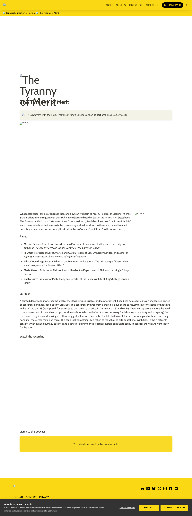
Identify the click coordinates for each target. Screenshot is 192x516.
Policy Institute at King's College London (72, 114)
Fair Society (114, 114)
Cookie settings (127, 508)
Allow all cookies (174, 508)
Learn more (52, 511)
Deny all (149, 508)
